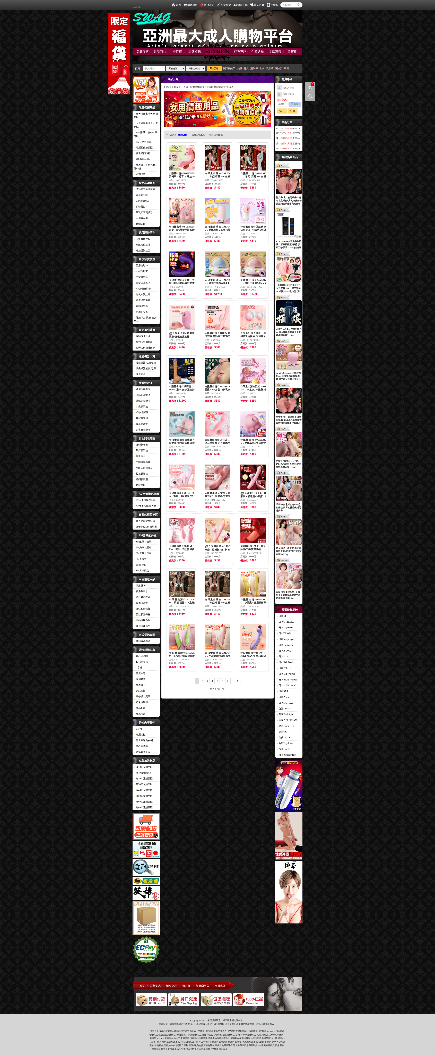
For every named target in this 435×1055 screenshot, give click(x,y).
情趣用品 (257, 1031)
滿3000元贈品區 (143, 784)
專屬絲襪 (139, 734)
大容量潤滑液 (142, 429)
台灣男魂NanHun (286, 755)
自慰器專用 (141, 418)
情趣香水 (139, 585)
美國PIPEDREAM (287, 720)
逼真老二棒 (141, 195)
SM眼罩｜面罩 (142, 541)
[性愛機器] (288, 836)
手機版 (274, 5)
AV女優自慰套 (142, 288)
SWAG (172, 1045)
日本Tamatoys (285, 645)
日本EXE (282, 656)
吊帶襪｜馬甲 (142, 696)
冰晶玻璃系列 (142, 620)
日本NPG (282, 616)
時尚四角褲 (141, 746)
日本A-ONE (284, 651)
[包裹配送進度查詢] (146, 827)
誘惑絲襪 (139, 690)
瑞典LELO (283, 737)
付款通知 (257, 51)
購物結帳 (192, 5)
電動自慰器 (141, 306)
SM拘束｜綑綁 (142, 547)
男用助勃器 (141, 312)
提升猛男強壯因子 (144, 347)
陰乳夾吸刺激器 (143, 212)
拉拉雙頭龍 (141, 473)
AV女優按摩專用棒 (145, 500)
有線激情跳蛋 (142, 239)
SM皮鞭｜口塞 (142, 553)
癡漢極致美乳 (142, 300)
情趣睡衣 (139, 685)
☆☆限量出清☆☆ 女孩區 (146, 125)
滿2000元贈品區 (143, 778)
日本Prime (283, 697)
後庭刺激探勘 (142, 597)
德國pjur (282, 732)
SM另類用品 (141, 570)
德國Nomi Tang (285, 726)
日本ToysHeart (285, 627)
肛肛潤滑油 (141, 450)
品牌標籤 (194, 51)
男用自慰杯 (141, 265)
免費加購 (142, 51)
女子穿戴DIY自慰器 (145, 526)
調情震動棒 (141, 206)
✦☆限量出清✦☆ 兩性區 (145, 134)
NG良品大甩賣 (142, 142)
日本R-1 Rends (285, 662)
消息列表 (171, 985)
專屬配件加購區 (143, 147)
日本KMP (283, 691)
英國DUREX (284, 708)
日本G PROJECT (286, 622)
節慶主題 (139, 673)
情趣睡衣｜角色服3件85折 (145, 167)
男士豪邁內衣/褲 (143, 740)
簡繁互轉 (242, 5)
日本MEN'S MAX (287, 685)
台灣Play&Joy (285, 743)
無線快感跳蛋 (142, 245)
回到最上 (310, 96)
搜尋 (216, 68)
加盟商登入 (202, 985)
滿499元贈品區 (142, 773)
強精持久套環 (142, 336)
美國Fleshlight (285, 714)
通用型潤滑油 (142, 389)
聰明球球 (139, 224)
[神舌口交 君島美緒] (288, 892)
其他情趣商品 (142, 626)
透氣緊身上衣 (142, 752)
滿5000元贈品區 (143, 796)
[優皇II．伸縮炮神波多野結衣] (288, 786)
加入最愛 (259, 5)
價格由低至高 (198, 134)
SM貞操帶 (140, 559)
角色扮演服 (141, 702)
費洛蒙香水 (141, 591)
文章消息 (275, 51)
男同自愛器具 (142, 462)
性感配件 (139, 708)
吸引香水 (139, 456)
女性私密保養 (142, 608)
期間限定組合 (142, 159)
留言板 (292, 51)
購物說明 (209, 5)
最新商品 (160, 51)
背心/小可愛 (141, 656)
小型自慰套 (141, 271)
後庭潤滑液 (141, 424)
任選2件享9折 (142, 153)
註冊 (292, 111)
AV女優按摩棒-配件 (145, 506)
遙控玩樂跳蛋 (142, 250)
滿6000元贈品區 (143, 801)
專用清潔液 (141, 603)
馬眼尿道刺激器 (143, 468)
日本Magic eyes (285, 639)
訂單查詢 (240, 51)
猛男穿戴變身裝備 (144, 521)
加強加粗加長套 (143, 342)
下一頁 (235, 681)
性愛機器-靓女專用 (145, 368)
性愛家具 (139, 374)
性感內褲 (139, 714)
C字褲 (138, 667)
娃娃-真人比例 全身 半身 (145, 319)
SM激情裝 (140, 565)
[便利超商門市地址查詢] (146, 850)
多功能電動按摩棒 (144, 189)
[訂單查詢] (146, 868)
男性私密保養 (142, 614)
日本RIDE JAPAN (287, 679)
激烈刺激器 (141, 444)
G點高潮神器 (142, 201)
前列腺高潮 (141, 479)
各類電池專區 (142, 641)
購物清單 (309, 83)
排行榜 (177, 51)
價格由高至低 (216, 134)
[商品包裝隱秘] (146, 918)
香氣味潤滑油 (142, 401)
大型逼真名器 (142, 283)
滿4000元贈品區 (143, 790)
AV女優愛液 (141, 412)
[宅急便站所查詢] (146, 881)
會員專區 (220, 985)
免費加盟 (226, 5)
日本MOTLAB (285, 703)
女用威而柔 (141, 218)
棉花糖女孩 (141, 662)
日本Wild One (285, 668)
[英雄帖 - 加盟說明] (146, 893)
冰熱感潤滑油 (142, 395)
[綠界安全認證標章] (146, 950)
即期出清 (139, 174)
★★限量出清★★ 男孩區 (146, 115)
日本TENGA (284, 633)
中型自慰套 (141, 277)
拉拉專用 (139, 485)
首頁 (178, 5)
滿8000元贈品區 (143, 807)
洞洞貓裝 (139, 679)
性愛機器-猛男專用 (145, 362)
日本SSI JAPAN (286, 674)
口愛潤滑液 (141, 406)
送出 (281, 111)
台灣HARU (283, 749)
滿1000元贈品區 (143, 767)
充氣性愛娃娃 (142, 294)
